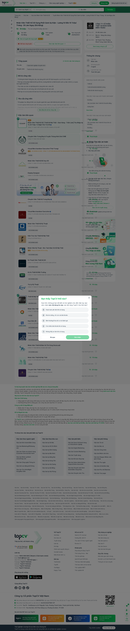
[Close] (89, 297)
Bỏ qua (52, 337)
